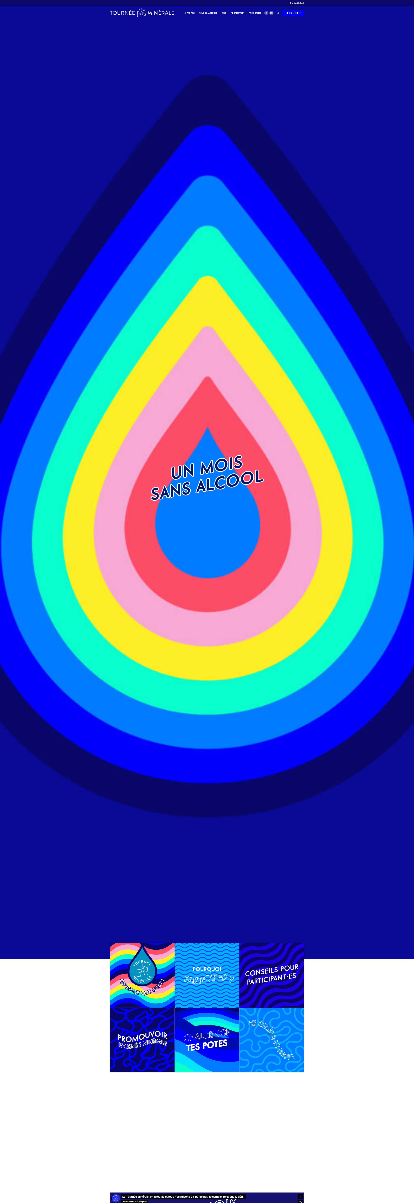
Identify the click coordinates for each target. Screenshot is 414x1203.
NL (278, 13)
